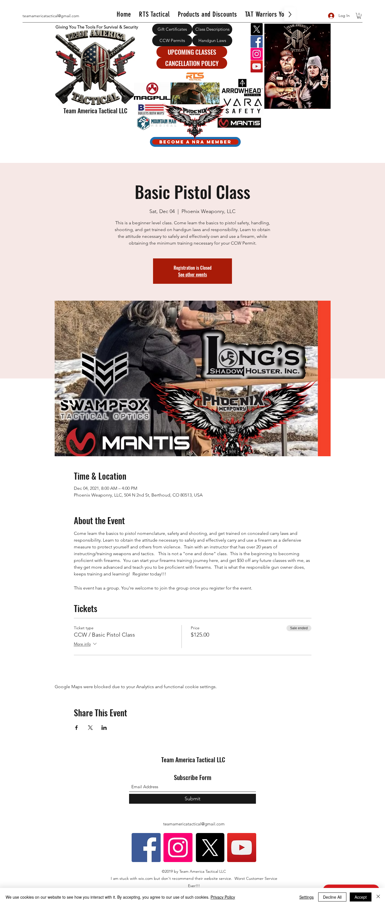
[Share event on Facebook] (76, 727)
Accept (361, 897)
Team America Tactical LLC (95, 110)
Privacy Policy (223, 897)
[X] (257, 29)
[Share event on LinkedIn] (104, 727)
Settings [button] (306, 897)
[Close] (378, 896)
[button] (359, 16)
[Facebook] (257, 42)
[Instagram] (257, 54)
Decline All (332, 897)
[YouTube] (257, 66)
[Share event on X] (90, 727)
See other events (192, 274)
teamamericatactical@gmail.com (51, 15)
